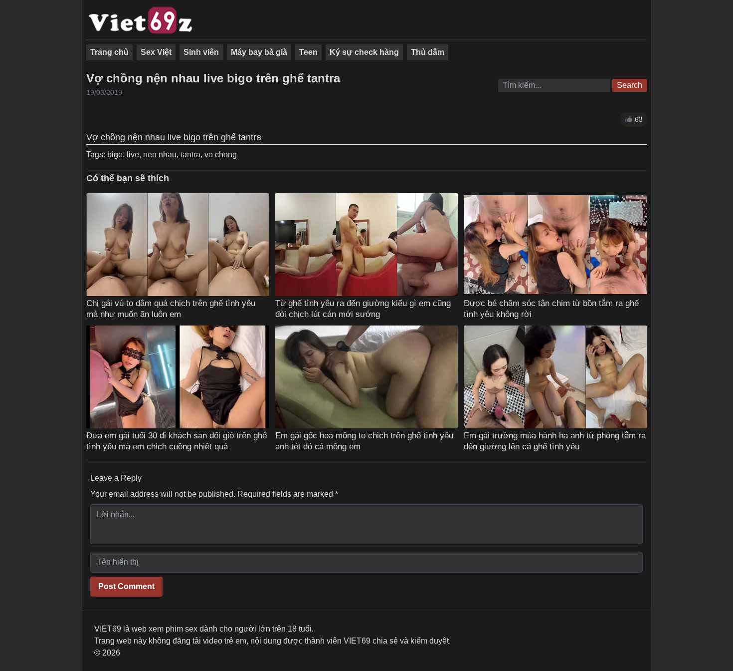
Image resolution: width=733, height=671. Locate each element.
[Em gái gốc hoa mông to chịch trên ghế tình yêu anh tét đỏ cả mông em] (366, 377)
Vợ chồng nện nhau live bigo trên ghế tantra (213, 78)
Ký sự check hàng (364, 52)
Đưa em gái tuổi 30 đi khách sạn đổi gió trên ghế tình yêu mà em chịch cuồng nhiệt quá (176, 440)
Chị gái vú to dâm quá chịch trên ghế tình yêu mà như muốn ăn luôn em (170, 308)
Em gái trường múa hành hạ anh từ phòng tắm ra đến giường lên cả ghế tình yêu (555, 440)
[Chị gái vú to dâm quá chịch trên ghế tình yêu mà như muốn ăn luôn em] (177, 244)
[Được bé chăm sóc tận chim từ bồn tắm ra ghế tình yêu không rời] (555, 244)
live (133, 154)
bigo (115, 154)
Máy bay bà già (259, 52)
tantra (190, 154)
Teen (308, 52)
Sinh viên (201, 52)
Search (629, 85)
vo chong (220, 154)
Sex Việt (156, 52)
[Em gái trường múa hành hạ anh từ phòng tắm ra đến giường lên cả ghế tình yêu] (555, 377)
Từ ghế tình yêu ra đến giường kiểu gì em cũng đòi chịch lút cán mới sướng (363, 308)
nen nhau (160, 154)
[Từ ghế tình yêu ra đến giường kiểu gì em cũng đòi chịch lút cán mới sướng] (366, 244)
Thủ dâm (427, 52)
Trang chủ (109, 52)
